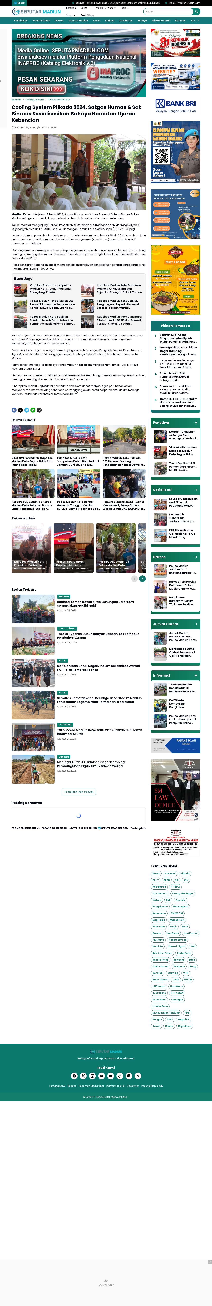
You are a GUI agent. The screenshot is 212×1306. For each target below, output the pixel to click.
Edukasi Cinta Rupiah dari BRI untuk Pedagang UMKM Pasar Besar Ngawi (183, 502)
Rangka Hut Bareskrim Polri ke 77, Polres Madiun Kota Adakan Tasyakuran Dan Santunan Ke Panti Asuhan (181, 601)
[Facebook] (14, 410)
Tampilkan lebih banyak (78, 791)
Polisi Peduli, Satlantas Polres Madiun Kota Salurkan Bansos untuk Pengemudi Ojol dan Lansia (32, 505)
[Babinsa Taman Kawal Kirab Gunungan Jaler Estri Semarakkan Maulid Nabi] (33, 609)
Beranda (71, 8)
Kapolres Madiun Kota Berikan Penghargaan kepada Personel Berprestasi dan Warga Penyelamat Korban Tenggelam (118, 304)
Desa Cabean (67, 628)
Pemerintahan (41, 20)
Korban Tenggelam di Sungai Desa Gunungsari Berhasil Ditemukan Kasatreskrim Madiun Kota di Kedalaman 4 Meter (182, 435)
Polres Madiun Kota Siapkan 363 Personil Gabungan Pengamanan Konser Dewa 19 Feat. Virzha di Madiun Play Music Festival (52, 304)
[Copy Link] (39, 410)
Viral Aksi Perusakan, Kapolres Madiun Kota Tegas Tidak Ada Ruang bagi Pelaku (50, 289)
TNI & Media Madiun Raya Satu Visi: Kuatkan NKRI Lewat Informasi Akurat (99, 732)
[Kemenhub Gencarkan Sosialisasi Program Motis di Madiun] (160, 519)
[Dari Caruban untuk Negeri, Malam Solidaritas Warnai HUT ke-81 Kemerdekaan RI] (33, 673)
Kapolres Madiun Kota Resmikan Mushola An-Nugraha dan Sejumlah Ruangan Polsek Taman (119, 289)
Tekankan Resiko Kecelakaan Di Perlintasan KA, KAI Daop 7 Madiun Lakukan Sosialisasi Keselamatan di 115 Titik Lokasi (182, 688)
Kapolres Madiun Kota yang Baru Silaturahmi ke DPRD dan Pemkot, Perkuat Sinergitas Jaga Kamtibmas (119, 320)
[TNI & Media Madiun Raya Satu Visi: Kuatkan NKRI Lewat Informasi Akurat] (33, 737)
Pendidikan (21, 20)
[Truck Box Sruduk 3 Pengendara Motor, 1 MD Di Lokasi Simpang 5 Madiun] (160, 468)
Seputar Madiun (78, 20)
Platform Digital (115, 1086)
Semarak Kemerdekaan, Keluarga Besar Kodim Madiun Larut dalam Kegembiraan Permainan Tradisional (99, 700)
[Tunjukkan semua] (196, 423)
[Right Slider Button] (197, 20)
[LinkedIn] (129, 1076)
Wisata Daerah (161, 20)
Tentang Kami (57, 1086)
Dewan (59, 20)
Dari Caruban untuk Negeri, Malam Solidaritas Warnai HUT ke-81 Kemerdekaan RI (98, 668)
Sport (69, 15)
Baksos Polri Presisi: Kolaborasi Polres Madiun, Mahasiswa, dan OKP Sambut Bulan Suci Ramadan (183, 585)
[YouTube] (101, 1076)
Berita (84, 8)
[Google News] (110, 1076)
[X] (20, 410)
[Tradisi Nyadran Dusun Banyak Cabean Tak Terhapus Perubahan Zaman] (33, 641)
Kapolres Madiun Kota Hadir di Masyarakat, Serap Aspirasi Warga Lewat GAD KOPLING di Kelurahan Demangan (123, 505)
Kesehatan (126, 20)
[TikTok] (119, 1076)
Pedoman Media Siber (91, 1086)
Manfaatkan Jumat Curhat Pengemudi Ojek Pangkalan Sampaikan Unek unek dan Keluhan (182, 652)
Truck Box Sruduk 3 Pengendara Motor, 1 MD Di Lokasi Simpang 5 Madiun (183, 467)
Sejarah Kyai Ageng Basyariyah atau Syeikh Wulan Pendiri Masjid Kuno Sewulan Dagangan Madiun (178, 338)
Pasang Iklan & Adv (152, 1086)
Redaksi (72, 1086)
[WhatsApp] (32, 410)
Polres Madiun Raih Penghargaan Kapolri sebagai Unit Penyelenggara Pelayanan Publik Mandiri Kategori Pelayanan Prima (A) (178, 377)
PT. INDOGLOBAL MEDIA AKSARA (109, 1097)
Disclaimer (133, 1086)
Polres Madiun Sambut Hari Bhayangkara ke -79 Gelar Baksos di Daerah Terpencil (183, 569)
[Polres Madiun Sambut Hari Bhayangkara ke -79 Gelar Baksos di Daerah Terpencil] (160, 571)
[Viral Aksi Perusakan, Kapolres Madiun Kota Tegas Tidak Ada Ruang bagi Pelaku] (20, 290)
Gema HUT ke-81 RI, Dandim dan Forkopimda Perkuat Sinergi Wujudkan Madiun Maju (178, 402)
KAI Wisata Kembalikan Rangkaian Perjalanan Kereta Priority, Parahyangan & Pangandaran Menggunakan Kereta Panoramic (181, 704)
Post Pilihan (87, 15)
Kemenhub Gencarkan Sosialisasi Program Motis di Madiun (182, 518)
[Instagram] (92, 1076)
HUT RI (62, 660)
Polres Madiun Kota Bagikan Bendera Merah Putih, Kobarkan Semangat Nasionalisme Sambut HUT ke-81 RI (52, 320)
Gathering (65, 724)
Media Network (104, 8)
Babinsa (64, 596)
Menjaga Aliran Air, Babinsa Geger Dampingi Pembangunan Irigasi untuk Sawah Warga (91, 764)
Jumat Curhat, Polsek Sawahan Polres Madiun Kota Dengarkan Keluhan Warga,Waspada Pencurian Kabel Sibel (182, 637)
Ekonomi (180, 20)
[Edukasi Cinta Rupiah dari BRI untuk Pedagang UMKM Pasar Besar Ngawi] (160, 503)
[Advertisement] (106, 1283)
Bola (124, 8)
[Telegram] (26, 410)
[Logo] (106, 1051)
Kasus (96, 20)
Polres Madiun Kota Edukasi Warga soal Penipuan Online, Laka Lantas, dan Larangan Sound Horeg (182, 719)
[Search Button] (196, 11)
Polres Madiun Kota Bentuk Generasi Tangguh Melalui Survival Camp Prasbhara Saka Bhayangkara (78, 505)
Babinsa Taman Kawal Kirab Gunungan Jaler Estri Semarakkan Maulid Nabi (60, 3)
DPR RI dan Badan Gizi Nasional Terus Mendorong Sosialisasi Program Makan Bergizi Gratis (183, 534)
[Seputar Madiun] (36, 11)
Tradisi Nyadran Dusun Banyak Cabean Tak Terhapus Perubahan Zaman (152, 3)
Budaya (109, 20)
